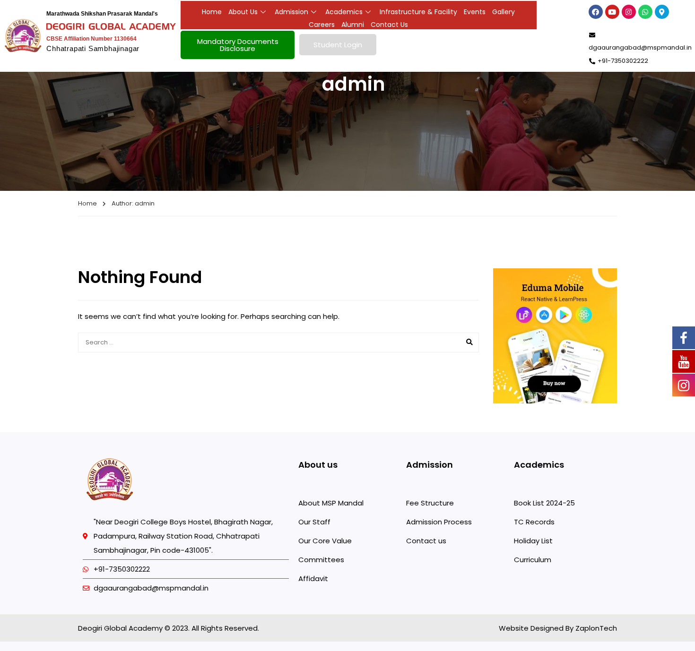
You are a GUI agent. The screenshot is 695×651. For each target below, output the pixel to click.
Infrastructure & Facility (418, 12)
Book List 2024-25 (544, 503)
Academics (344, 12)
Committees (321, 560)
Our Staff (314, 522)
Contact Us (389, 24)
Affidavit (313, 578)
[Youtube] (612, 12)
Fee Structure (430, 503)
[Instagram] (629, 12)
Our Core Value (325, 541)
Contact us (426, 541)
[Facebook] (596, 12)
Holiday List (533, 541)
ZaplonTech (595, 628)
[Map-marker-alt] (662, 12)
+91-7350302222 (623, 60)
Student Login (337, 45)
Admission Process (439, 522)
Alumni (352, 24)
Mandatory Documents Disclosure (237, 44)
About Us (243, 12)
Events (475, 12)
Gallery (503, 12)
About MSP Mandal (331, 503)
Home (212, 12)
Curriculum (532, 560)
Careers (322, 24)
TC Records (534, 522)
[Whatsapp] (645, 12)
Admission (291, 12)
